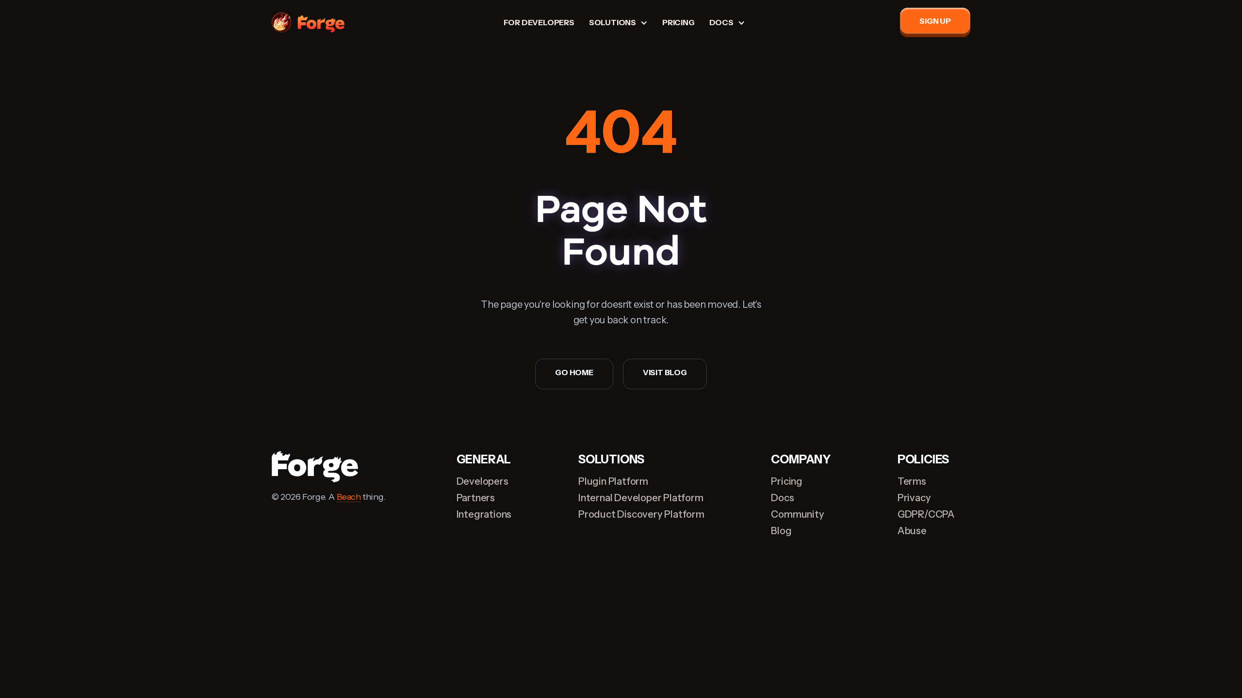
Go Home (574, 372)
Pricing (678, 22)
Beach (349, 497)
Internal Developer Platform (640, 498)
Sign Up (935, 21)
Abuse (912, 531)
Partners (476, 498)
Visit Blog (665, 372)
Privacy (914, 498)
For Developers (539, 22)
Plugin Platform (613, 481)
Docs (782, 498)
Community (797, 514)
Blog (781, 531)
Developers (482, 481)
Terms (912, 481)
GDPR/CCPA (926, 514)
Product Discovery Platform (641, 514)
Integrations (484, 514)
